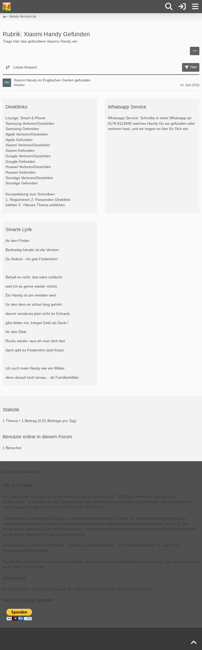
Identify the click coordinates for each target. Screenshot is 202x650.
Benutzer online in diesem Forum (37, 436)
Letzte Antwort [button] (25, 67)
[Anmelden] (182, 6)
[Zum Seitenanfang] (193, 642)
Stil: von (101, 642)
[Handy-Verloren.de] (7, 6)
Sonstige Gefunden (22, 183)
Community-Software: (101, 635)
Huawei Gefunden (21, 172)
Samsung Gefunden (22, 129)
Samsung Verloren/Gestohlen (30, 123)
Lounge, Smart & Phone (26, 118)
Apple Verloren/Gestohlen (27, 134)
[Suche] (169, 6)
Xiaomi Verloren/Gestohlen (28, 145)
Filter (193, 67)
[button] (194, 51)
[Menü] (195, 6)
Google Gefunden (20, 161)
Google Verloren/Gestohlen (28, 156)
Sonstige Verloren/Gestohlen (29, 178)
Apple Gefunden (19, 140)
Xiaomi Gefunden (20, 150)
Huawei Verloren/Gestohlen (28, 167)
